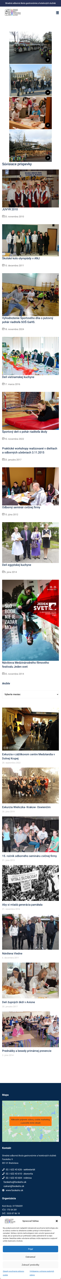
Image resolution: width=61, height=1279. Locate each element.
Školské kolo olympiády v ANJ (21, 258)
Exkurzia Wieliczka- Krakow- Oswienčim (26, 807)
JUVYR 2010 (10, 209)
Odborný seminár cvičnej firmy (21, 507)
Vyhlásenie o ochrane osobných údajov (42, 1273)
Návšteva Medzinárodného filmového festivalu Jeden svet (25, 665)
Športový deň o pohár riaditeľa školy (24, 432)
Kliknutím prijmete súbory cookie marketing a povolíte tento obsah (30, 1121)
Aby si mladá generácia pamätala (22, 905)
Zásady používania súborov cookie (13, 1273)
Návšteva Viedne (12, 954)
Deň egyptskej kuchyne (16, 565)
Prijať (30, 1249)
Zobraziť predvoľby (30, 1265)
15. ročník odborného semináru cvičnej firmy (29, 856)
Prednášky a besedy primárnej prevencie (26, 1051)
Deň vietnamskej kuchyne (18, 377)
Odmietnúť (30, 1257)
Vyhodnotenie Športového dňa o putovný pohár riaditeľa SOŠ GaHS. (27, 320)
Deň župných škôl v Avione (18, 1002)
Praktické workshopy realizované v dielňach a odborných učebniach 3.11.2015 (29, 450)
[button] (56, 1221)
